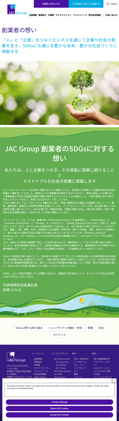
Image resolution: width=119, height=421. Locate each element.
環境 (90, 328)
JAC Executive (62, 361)
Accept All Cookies (59, 415)
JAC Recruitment (62, 358)
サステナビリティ (42, 367)
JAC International (62, 371)
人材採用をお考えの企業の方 (86, 3)
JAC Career (61, 367)
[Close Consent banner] (114, 380)
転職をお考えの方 (51, 3)
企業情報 (38, 358)
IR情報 (37, 364)
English (114, 3)
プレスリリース (41, 371)
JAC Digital (61, 364)
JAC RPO (58, 374)
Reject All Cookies (59, 408)
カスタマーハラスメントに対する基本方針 (102, 370)
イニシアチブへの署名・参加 (65, 328)
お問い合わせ (40, 377)
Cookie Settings (59, 402)
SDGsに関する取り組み (29, 328)
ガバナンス (59, 334)
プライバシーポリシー (102, 363)
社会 (101, 328)
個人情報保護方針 (102, 358)
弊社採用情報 (40, 374)
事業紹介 (38, 361)
